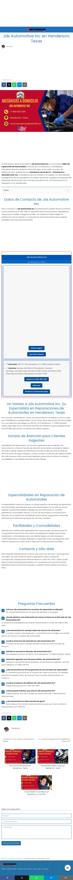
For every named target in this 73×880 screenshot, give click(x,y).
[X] (9, 84)
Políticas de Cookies (25, 869)
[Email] (24, 84)
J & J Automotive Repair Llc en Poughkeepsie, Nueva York (54, 740)
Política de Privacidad (9, 869)
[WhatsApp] (14, 84)
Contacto (45, 869)
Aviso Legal (37, 869)
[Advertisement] (36, 13)
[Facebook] (4, 84)
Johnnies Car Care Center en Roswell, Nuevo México (18, 740)
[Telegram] (19, 84)
